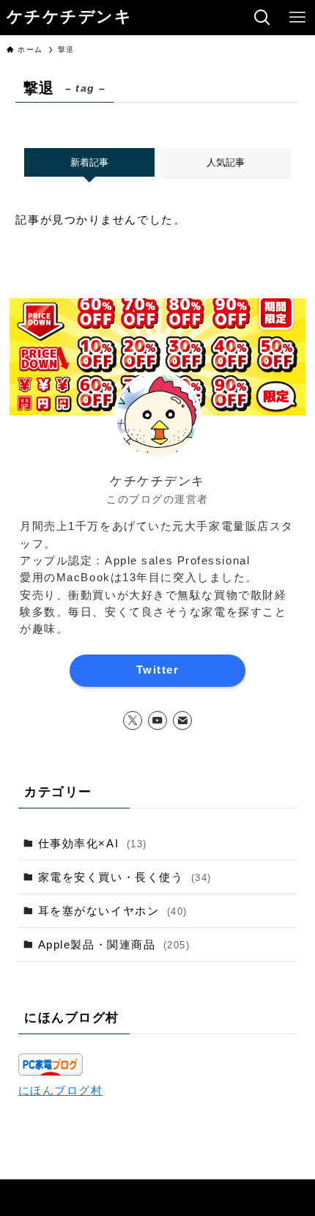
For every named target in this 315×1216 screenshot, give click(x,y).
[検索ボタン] (262, 17)
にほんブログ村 (60, 1090)
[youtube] (157, 720)
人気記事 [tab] (226, 162)
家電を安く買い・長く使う (125, 877)
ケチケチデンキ (70, 18)
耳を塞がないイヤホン (113, 910)
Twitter (157, 670)
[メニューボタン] (297, 17)
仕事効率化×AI (92, 843)
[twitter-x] (132, 720)
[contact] (182, 720)
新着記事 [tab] (89, 162)
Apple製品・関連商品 (114, 944)
